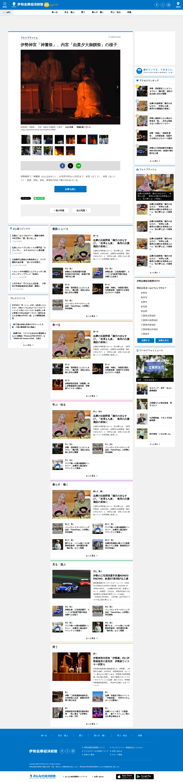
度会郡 (144, 311)
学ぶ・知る (116, 12)
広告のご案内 (89, 754)
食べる (55, 12)
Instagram (168, 5)
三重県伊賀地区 (148, 325)
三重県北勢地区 (148, 315)
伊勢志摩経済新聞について (94, 747)
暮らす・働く (98, 12)
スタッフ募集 (117, 754)
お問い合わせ (117, 751)
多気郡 (144, 306)
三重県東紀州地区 (149, 329)
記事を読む (70, 189)
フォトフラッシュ (29, 37)
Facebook (157, 5)
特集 (129, 12)
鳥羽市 (144, 297)
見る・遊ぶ (69, 12)
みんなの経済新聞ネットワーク (42, 777)
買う (83, 12)
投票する (146, 340)
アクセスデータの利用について (96, 751)
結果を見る (164, 340)
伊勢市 (144, 293)
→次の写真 (70, 127)
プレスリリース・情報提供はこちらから (127, 747)
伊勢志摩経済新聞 (27, 4)
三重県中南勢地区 (149, 320)
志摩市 (144, 302)
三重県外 (145, 334)
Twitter (162, 5)
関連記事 (80, 127)
